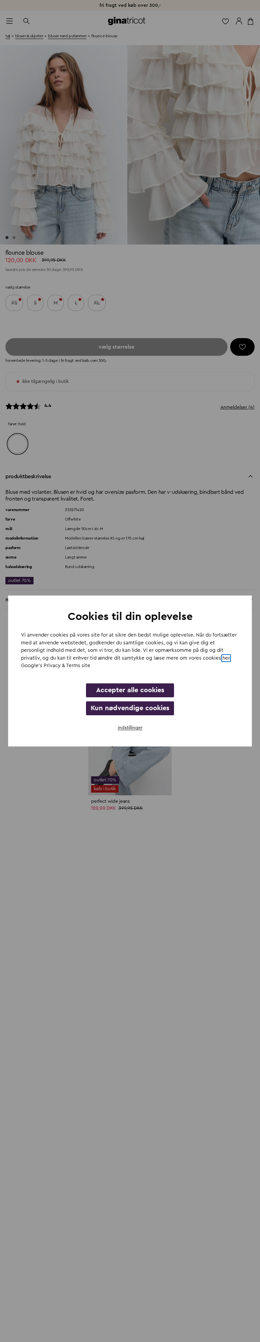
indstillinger (130, 727)
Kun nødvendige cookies (130, 708)
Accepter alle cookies (130, 690)
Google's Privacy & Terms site (55, 665)
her (226, 658)
